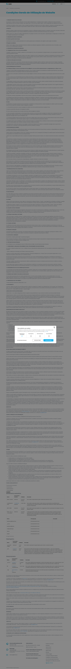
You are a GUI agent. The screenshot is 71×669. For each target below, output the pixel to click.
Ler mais (46, 331)
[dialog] (35, 334)
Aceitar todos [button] (48, 340)
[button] (22, 340)
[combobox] (54, 327)
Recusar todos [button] (37, 340)
